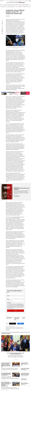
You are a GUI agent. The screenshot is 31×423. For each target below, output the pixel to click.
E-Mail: (8, 292)
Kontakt (29, 6)
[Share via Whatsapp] (2, 25)
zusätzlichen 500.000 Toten (17, 217)
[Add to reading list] (2, 33)
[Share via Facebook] (2, 21)
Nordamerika (7, 329)
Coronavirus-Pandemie (6, 333)
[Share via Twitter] (2, 23)
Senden (15, 310)
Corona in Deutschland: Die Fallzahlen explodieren (9, 317)
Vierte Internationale (3, 6)
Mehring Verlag (20, 6)
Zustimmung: (9, 302)
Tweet (10, 79)
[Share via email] (2, 29)
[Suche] (30, 5)
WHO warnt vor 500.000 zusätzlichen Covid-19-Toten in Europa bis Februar (17, 318)
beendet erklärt (9, 211)
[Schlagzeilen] (3, 5)
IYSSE (16, 6)
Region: (8, 299)
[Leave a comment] (2, 31)
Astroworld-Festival (21, 156)
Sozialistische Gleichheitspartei (11, 6)
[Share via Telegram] (2, 27)
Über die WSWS (24, 6)
